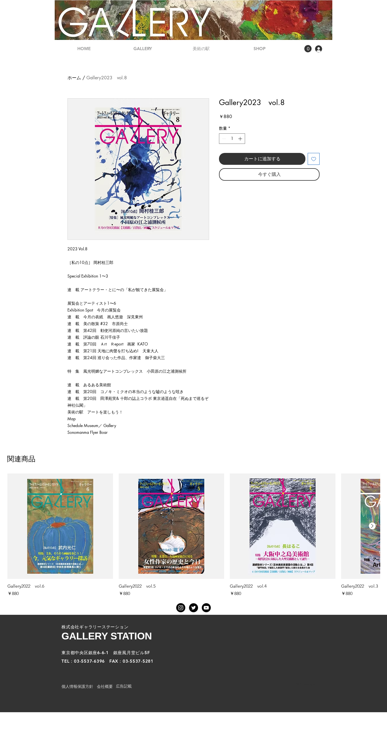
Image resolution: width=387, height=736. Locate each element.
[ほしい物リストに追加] (314, 159)
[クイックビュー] (60, 526)
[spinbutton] (232, 139)
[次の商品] (372, 525)
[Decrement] (223, 139)
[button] (308, 48)
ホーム (74, 78)
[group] (193, 535)
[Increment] (240, 139)
